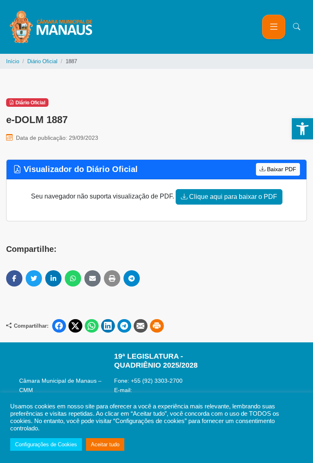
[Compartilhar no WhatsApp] (73, 278)
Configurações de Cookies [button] (46, 444)
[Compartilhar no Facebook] (14, 278)
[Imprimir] (112, 278)
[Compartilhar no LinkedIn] (53, 278)
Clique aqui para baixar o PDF (232, 196)
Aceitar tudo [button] (105, 444)
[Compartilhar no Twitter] (34, 278)
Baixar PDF (280, 169)
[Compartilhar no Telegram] (131, 278)
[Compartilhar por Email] (92, 278)
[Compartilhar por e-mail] (141, 326)
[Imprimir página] (157, 326)
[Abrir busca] (297, 27)
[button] (302, 128)
